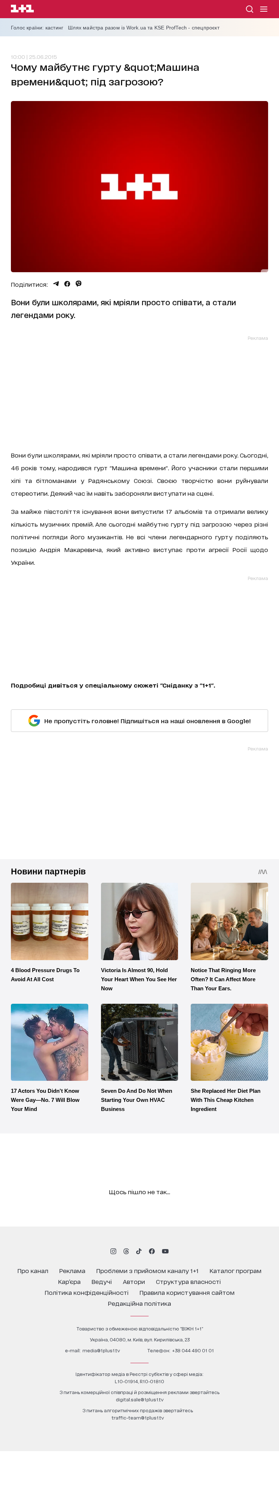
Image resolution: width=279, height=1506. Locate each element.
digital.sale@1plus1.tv (139, 1399)
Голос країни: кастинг (37, 28)
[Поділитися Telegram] (56, 283)
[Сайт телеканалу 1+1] (22, 9)
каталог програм (236, 1270)
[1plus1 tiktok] (138, 1251)
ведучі (102, 1281)
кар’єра (69, 1281)
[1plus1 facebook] (152, 1251)
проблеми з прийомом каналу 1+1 (147, 1270)
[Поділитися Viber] (79, 284)
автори (134, 1281)
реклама (72, 1270)
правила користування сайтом (187, 1292)
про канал (32, 1270)
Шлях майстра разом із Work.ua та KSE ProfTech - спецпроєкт (143, 28)
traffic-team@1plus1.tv (138, 1417)
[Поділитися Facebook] (67, 284)
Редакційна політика (139, 1303)
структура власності (188, 1281)
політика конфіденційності (87, 1292)
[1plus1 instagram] (113, 1251)
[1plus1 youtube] (165, 1251)
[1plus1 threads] (126, 1251)
